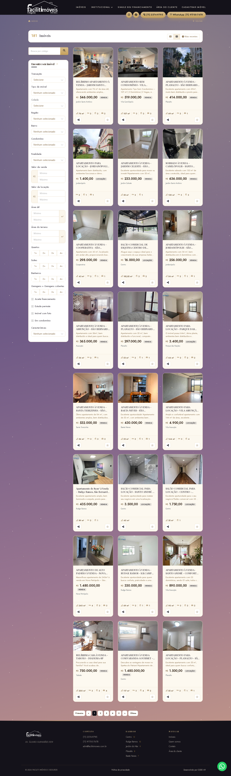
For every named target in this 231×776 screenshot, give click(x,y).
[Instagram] (129, 15)
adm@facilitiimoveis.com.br (95, 746)
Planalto (130, 751)
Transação (36, 74)
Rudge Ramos (133, 741)
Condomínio (37, 138)
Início (34, 21)
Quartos (35, 247)
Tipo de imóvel (39, 86)
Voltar (199, 21)
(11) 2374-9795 (154, 14)
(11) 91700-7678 (188, 14)
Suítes (34, 260)
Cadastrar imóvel (194, 7)
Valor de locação (40, 187)
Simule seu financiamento (135, 7)
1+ (35, 253)
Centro (130, 736)
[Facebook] (136, 15)
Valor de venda (39, 167)
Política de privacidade (121, 769)
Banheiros (36, 273)
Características (38, 328)
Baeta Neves (132, 755)
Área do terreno (39, 227)
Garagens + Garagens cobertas (47, 286)
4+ (61, 253)
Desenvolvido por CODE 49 (195, 769)
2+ (44, 253)
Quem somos (175, 741)
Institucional (100, 7)
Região (34, 112)
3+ (52, 253)
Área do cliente (167, 7)
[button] (64, 51)
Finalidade (36, 154)
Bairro (34, 125)
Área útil (35, 207)
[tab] (48, 64)
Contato (172, 746)
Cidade (35, 100)
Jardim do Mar (133, 746)
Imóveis (81, 7)
